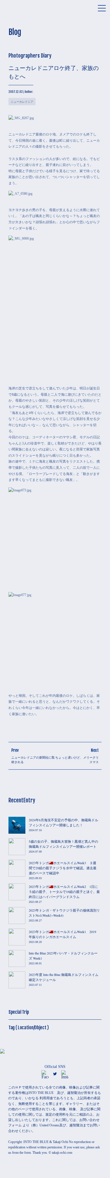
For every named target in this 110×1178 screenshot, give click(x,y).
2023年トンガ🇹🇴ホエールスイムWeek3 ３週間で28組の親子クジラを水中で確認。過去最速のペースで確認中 (62, 867)
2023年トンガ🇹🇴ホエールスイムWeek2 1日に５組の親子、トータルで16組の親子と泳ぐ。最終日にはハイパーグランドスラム (64, 891)
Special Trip (18, 1012)
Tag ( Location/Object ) (28, 1027)
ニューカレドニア (22, 101)
